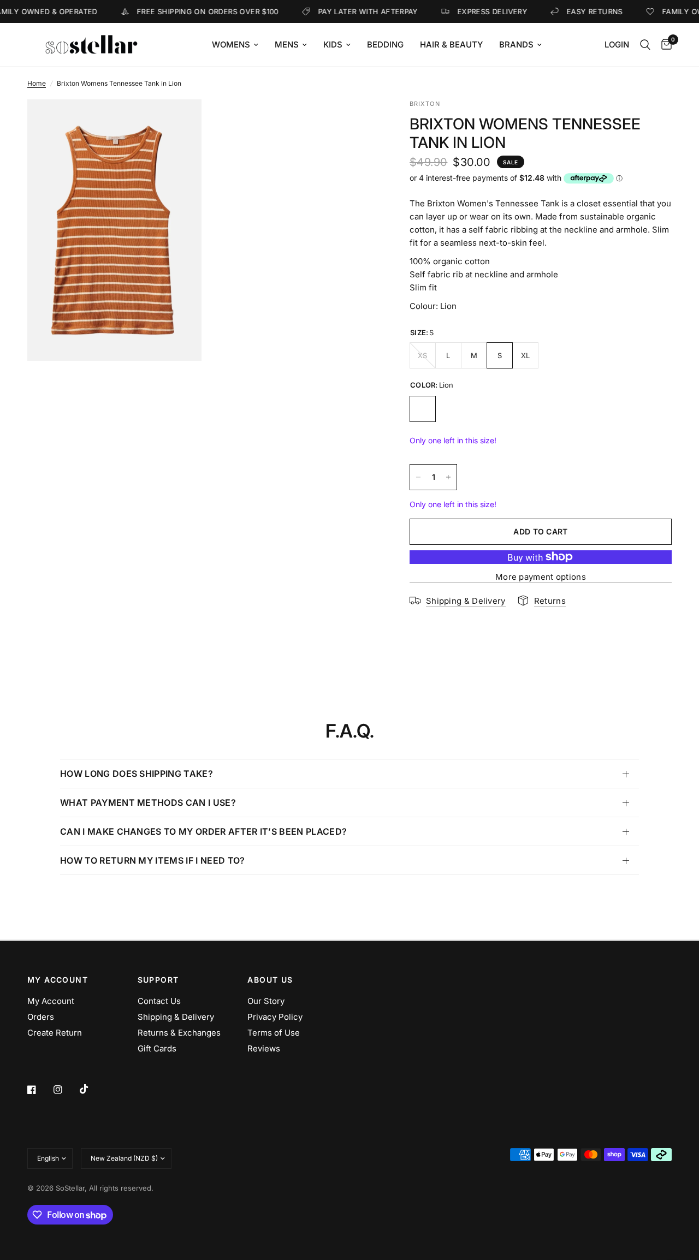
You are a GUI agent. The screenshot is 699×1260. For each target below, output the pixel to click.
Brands (516, 44)
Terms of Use (273, 1032)
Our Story (266, 1001)
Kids (332, 44)
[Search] (645, 45)
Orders (40, 1017)
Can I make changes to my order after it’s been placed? (203, 831)
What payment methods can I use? (148, 802)
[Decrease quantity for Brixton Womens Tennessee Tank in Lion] (418, 477)
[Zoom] (178, 122)
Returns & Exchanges (179, 1032)
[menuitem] (235, 45)
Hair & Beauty (451, 44)
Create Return (54, 1032)
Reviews (263, 1048)
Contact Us (159, 1001)
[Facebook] (39, 1090)
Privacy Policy (275, 1017)
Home (36, 83)
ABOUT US (270, 980)
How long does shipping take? (136, 773)
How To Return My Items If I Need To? (152, 860)
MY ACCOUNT (57, 980)
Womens (231, 44)
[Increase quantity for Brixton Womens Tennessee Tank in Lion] (448, 477)
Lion (423, 409)
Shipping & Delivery (176, 1017)
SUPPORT (158, 980)
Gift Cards (157, 1048)
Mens (287, 44)
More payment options (540, 576)
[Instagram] (66, 1090)
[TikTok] (92, 1089)
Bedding (385, 44)
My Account (50, 1001)
